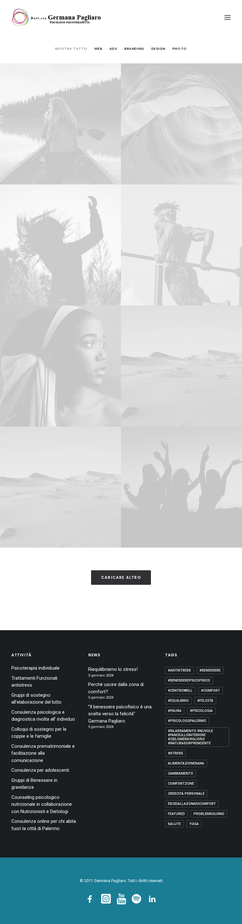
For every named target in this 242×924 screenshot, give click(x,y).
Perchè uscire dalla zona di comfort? (116, 688)
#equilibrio (178, 701)
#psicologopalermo (187, 721)
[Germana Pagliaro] (58, 17)
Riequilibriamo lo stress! (113, 669)
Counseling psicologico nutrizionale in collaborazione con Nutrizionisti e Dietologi (41, 804)
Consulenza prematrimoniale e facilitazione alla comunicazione (43, 753)
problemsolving (208, 814)
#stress (175, 753)
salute (174, 824)
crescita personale (186, 794)
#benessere (210, 670)
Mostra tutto (71, 48)
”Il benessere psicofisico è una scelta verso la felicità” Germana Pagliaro (120, 714)
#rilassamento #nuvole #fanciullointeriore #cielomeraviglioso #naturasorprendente (190, 737)
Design (158, 48)
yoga (194, 824)
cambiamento (180, 773)
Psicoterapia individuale (35, 668)
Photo (179, 48)
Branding (134, 48)
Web (98, 48)
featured (176, 814)
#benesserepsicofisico (189, 680)
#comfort (210, 691)
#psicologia (201, 711)
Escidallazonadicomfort (192, 804)
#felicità (205, 701)
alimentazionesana (186, 763)
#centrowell (180, 691)
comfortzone (181, 784)
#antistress (179, 670)
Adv (113, 48)
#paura (175, 711)
